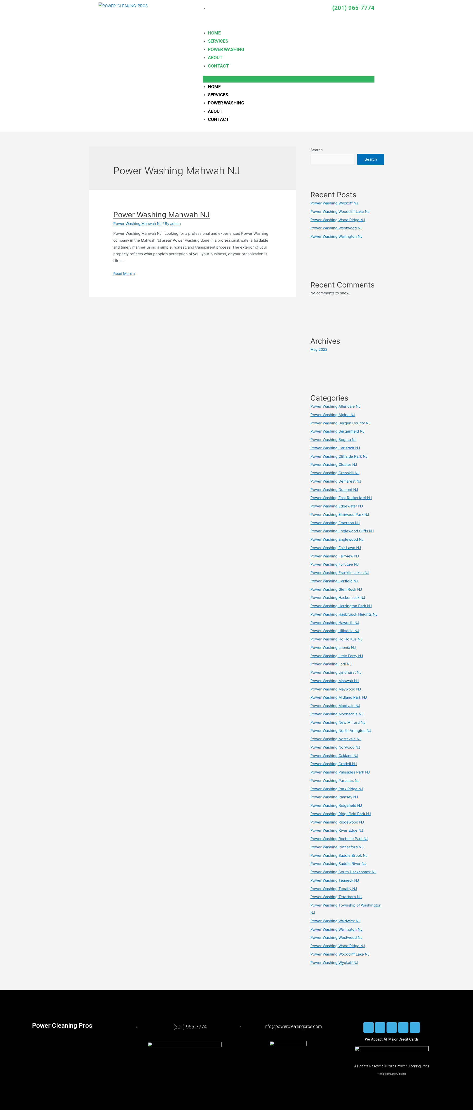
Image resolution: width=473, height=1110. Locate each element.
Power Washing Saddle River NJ (338, 863)
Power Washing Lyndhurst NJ (335, 672)
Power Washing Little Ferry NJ (336, 656)
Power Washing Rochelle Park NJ (339, 838)
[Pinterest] (415, 1027)
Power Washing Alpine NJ (332, 414)
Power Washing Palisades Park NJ (340, 772)
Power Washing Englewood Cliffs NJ (342, 531)
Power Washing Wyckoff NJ (334, 203)
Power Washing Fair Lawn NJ (335, 547)
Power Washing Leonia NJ (333, 647)
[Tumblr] (403, 1027)
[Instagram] (380, 1027)
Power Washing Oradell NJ (333, 763)
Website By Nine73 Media (391, 1074)
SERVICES (218, 41)
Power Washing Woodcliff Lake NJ (340, 211)
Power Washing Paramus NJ (334, 780)
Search (316, 150)
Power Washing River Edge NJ (336, 830)
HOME (214, 32)
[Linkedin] (392, 1027)
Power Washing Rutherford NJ (336, 847)
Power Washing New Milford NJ (337, 722)
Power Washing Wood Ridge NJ (337, 220)
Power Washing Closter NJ (333, 464)
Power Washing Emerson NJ (335, 523)
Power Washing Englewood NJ (337, 539)
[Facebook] (368, 1027)
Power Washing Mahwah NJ (161, 214)
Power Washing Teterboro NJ (336, 896)
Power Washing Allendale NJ (335, 406)
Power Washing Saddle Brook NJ (339, 855)
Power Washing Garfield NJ (334, 581)
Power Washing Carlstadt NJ (335, 448)
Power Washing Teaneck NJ (334, 880)
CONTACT (218, 65)
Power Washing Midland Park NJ (338, 697)
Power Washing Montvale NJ (335, 705)
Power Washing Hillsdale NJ (334, 630)
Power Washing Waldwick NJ (335, 921)
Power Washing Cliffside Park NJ (339, 456)
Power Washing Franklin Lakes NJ (339, 572)
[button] (288, 79)
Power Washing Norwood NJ (335, 747)
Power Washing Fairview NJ (334, 556)
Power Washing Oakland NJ (334, 755)
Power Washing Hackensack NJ (337, 597)
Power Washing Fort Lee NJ (334, 564)
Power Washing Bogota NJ (333, 439)
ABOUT (215, 57)
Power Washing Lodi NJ (331, 664)
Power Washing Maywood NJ (335, 689)
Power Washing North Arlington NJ (340, 730)
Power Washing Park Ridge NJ (336, 789)
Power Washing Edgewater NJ (336, 506)
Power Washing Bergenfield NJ (337, 431)
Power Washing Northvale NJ (335, 739)
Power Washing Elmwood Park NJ (339, 514)
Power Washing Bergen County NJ (340, 423)
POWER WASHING (226, 49)
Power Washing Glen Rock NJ (336, 589)
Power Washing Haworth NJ (334, 622)
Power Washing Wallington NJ (336, 236)
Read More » (124, 273)
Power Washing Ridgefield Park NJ (340, 813)
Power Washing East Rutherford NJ (341, 497)
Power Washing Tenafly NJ (333, 888)
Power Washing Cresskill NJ (334, 473)
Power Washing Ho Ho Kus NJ (336, 639)
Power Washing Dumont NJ (334, 489)
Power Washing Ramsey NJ (334, 797)
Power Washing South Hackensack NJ (343, 872)
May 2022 (318, 349)
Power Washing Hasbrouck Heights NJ (343, 614)
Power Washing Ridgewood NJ (337, 822)
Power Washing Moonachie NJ (336, 714)
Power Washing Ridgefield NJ (336, 805)
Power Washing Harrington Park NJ (341, 606)
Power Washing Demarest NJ (335, 481)
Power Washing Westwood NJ (336, 228)
